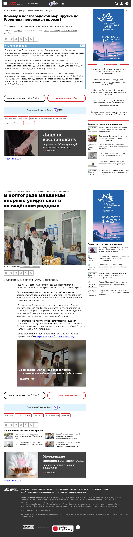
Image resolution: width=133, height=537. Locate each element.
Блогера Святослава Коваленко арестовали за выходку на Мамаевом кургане (108, 92)
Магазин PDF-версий (100, 489)
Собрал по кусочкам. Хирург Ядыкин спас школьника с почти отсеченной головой (114, 293)
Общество (18, 31)
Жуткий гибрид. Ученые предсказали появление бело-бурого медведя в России (114, 172)
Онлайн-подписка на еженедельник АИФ (37, 492)
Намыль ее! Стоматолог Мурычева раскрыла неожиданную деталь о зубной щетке (113, 129)
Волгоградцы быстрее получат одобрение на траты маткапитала (28, 443)
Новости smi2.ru (12, 159)
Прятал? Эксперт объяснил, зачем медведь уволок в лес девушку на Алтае (113, 284)
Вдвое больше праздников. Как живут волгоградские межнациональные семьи (68, 436)
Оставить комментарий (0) (66, 98)
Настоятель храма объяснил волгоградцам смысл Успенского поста (28, 436)
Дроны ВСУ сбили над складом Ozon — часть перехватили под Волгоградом (108, 71)
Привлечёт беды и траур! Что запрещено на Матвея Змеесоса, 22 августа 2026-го (108, 82)
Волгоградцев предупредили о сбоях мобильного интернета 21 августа (109, 113)
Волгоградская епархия (30, 267)
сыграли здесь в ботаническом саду (55, 336)
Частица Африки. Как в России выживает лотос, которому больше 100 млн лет (113, 267)
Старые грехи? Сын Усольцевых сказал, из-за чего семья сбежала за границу (113, 147)
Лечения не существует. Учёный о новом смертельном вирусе (112, 154)
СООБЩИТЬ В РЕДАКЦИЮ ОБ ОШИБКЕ (71, 492)
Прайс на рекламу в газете (42, 489)
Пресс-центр (84, 489)
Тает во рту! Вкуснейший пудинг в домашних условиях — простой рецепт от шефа (113, 138)
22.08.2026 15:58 (10, 191)
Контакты (25, 489)
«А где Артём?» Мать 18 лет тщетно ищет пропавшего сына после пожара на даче (113, 275)
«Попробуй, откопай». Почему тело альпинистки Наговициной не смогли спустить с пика (113, 250)
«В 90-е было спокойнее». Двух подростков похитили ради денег (112, 163)
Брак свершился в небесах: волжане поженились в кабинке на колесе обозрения (51, 371)
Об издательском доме (66, 489)
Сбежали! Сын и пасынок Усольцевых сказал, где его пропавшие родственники (114, 258)
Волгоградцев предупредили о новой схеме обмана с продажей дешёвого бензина (108, 103)
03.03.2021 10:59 (10, 11)
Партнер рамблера (43, 527)
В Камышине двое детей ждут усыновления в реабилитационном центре (68, 444)
